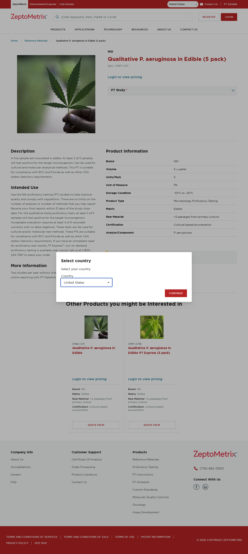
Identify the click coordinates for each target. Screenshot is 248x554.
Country (67, 276)
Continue (176, 293)
